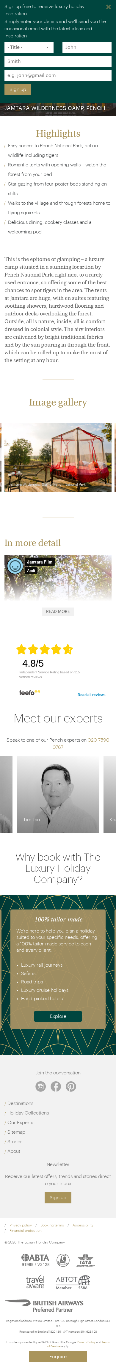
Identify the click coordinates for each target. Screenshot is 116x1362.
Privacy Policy (86, 1342)
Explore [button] (58, 1016)
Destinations (20, 1103)
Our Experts (20, 1122)
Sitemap (16, 1132)
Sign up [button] (58, 1197)
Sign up (18, 89)
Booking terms (52, 1225)
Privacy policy (21, 1225)
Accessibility (83, 1225)
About (13, 1151)
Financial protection (26, 1230)
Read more (58, 611)
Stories (14, 1141)
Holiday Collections (28, 1113)
